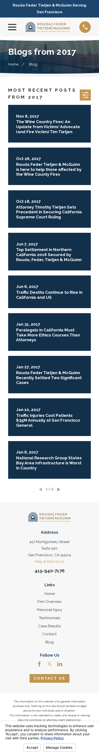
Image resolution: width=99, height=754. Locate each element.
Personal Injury (49, 610)
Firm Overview (49, 601)
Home (49, 594)
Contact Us (50, 678)
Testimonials (49, 618)
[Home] (48, 27)
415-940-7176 (50, 570)
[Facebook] (39, 663)
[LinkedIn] (59, 663)
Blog (49, 642)
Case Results (49, 626)
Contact (49, 634)
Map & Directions (49, 561)
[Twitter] (49, 663)
